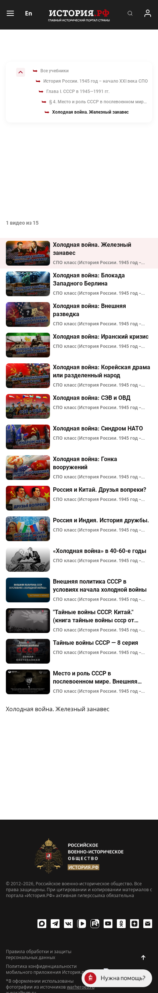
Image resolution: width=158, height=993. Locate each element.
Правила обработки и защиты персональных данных (38, 955)
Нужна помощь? (123, 978)
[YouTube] (108, 923)
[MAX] (41, 923)
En (28, 13)
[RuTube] (94, 923)
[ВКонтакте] (68, 923)
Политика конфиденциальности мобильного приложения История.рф (46, 969)
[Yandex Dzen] (134, 923)
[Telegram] (55, 923)
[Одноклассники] (121, 923)
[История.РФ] (79, 15)
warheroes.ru (80, 987)
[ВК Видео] (81, 923)
